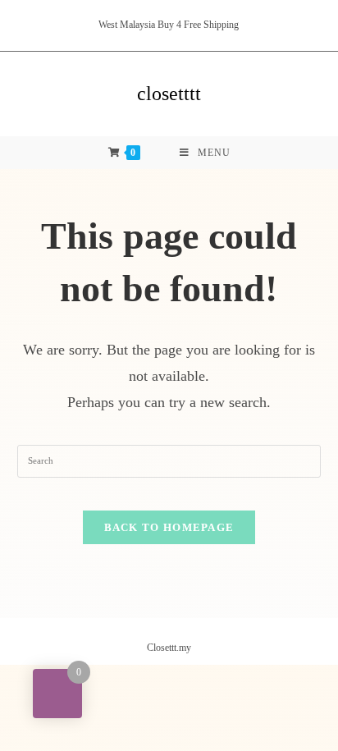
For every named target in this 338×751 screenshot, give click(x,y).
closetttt (169, 93)
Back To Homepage (169, 527)
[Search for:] (169, 460)
